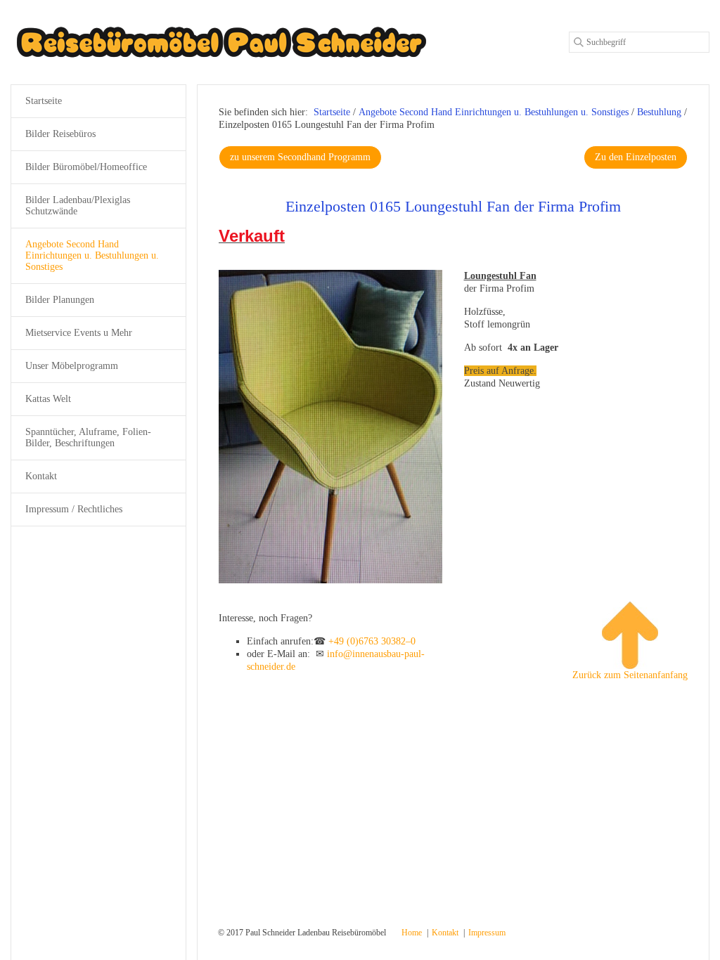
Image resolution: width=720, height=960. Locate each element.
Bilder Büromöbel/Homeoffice (86, 167)
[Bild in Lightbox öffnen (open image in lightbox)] (331, 426)
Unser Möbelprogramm (71, 366)
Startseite (332, 112)
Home (411, 933)
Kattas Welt (48, 399)
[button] (300, 157)
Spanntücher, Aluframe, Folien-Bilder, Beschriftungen (88, 437)
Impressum (487, 933)
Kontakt (41, 476)
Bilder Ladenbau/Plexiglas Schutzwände (77, 205)
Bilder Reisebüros (60, 134)
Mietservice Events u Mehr (78, 332)
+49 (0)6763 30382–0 (372, 641)
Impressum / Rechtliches (73, 509)
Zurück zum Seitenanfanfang (630, 675)
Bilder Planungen (59, 299)
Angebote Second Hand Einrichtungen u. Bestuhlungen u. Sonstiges (92, 255)
